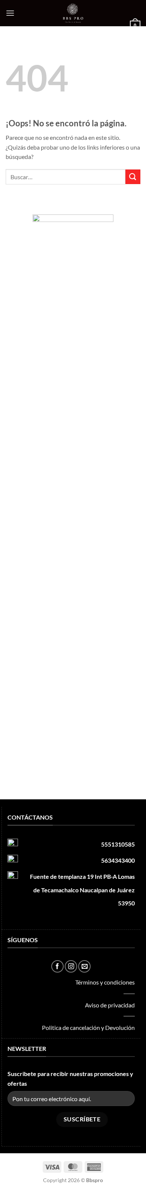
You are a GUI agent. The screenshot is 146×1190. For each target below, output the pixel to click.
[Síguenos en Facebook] (57, 966)
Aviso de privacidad (110, 1005)
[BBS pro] (73, 12)
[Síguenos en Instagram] (71, 966)
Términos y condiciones (105, 982)
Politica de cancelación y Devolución (88, 1027)
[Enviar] (132, 176)
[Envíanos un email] (84, 966)
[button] (10, 13)
